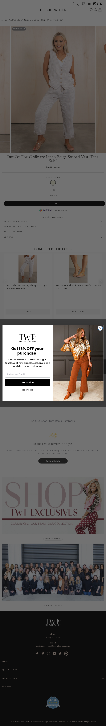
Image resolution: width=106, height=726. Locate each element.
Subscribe (28, 382)
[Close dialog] (100, 328)
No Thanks (27, 389)
